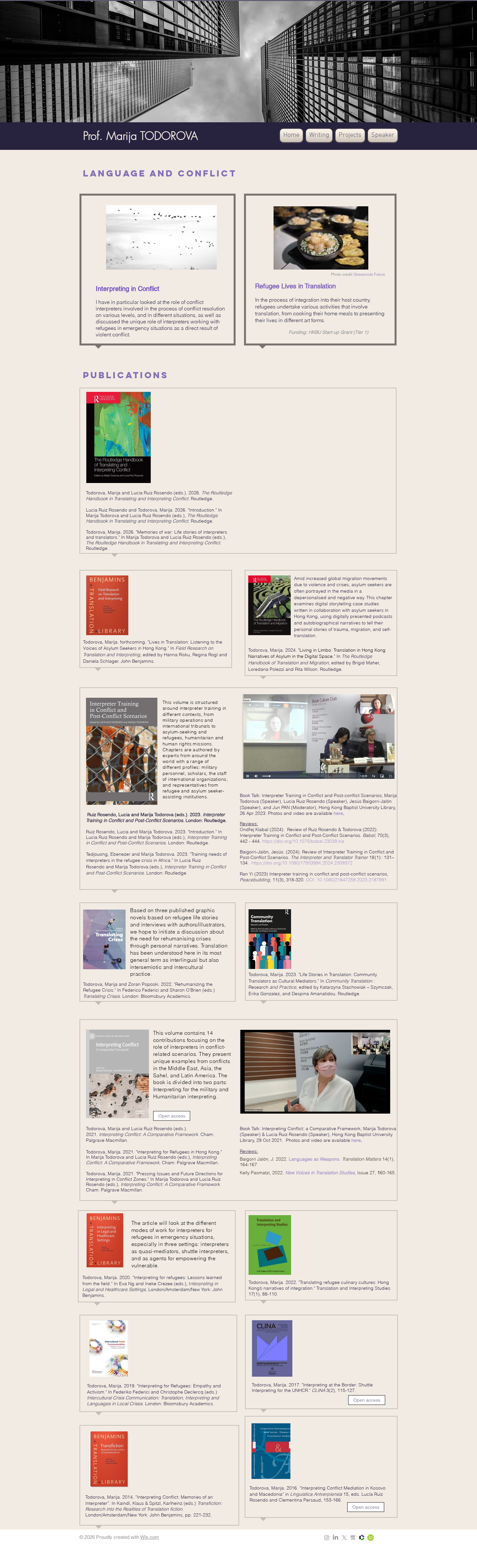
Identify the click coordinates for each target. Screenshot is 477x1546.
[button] (319, 135)
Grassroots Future (369, 274)
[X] (344, 1537)
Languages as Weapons (314, 1159)
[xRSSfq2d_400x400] (362, 1537)
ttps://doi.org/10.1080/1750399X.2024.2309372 (303, 863)
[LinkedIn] (335, 1537)
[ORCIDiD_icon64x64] (370, 1537)
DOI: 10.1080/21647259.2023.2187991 (346, 880)
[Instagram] (327, 1537)
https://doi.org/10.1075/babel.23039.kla (303, 841)
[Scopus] (353, 1537)
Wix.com (149, 1537)
